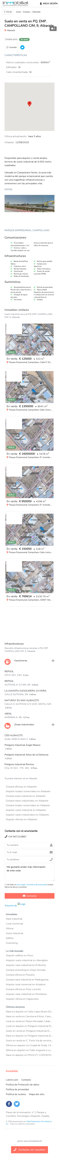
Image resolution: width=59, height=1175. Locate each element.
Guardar (13, 47)
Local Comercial (14, 923)
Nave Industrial (14, 919)
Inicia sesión (50, 3)
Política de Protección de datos (22, 1084)
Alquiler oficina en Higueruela (22, 999)
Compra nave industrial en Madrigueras (27, 979)
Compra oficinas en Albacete (21, 786)
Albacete (36, 11)
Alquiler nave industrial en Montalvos (26, 994)
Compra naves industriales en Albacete (27, 800)
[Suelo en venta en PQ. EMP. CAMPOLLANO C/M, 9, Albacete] (29, 203)
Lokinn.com (12, 1079)
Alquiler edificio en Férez (19, 955)
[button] (29, 104)
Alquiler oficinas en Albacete (21, 819)
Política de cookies (16, 1094)
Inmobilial (12, 1071)
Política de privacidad (17, 1089)
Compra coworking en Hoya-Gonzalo (26, 970)
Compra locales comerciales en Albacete (28, 805)
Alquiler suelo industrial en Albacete (26, 810)
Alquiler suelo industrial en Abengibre (27, 960)
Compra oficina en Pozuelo (20, 974)
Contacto (26, 1079)
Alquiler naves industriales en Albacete (27, 814)
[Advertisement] (29, 623)
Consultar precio (11, 39)
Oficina (9, 928)
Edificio (10, 938)
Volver (9, 11)
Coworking (12, 943)
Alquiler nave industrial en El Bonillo (26, 965)
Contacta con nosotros (31, 1149)
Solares (26, 11)
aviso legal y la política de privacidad (31, 884)
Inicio (18, 11)
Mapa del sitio (36, 1094)
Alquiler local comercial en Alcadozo (26, 984)
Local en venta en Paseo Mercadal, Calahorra (30, 1021)
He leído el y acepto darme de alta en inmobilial (29, 885)
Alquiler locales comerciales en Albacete (28, 791)
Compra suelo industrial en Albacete (26, 796)
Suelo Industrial (14, 933)
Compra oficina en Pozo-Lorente (23, 989)
